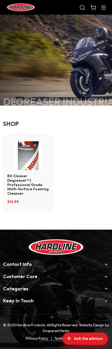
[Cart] (93, 7)
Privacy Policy (37, 338)
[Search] (82, 7)
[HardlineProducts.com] (20, 7)
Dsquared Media (56, 330)
